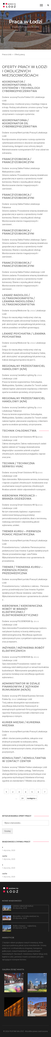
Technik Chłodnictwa (19, 430)
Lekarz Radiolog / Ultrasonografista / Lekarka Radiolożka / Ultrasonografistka (18, 300)
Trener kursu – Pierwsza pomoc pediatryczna (21, 533)
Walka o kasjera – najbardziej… (25, 926)
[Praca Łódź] (9, 5)
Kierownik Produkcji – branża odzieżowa (19, 497)
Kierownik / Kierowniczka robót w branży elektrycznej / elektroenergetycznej (22, 610)
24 (22, 798)
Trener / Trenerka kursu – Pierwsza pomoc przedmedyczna (22, 570)
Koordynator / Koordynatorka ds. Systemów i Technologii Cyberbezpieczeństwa (21, 86)
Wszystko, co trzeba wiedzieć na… (26, 916)
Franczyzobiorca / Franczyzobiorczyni (18, 161)
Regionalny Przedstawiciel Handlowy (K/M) (23, 367)
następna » (32, 798)
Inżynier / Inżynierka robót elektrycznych (23, 649)
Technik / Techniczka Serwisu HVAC (18, 465)
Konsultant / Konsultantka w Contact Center (24, 759)
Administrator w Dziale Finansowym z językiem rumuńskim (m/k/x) (21, 686)
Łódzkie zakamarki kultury (23, 906)
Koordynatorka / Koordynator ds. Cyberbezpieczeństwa (19, 123)
